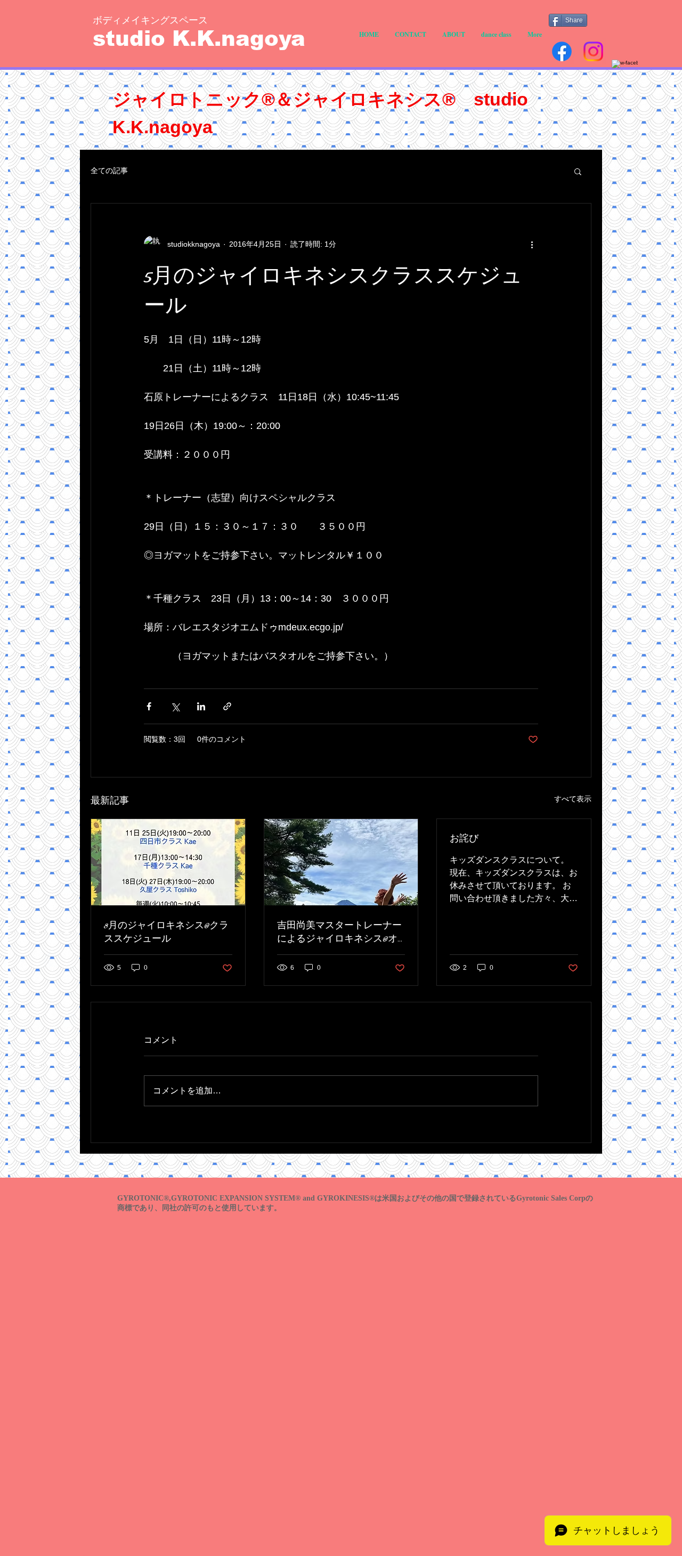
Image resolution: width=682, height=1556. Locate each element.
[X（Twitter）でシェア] (175, 706)
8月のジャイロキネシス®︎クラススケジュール (166, 932)
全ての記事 (109, 170)
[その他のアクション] (531, 244)
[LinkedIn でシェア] (201, 706)
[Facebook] (562, 51)
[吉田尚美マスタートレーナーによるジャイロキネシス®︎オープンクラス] (341, 862)
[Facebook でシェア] (149, 706)
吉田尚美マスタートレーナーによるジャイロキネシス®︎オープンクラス (339, 932)
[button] (578, 171)
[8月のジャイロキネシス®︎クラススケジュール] (168, 862)
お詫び (464, 839)
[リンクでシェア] (227, 706)
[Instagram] (593, 51)
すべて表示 (572, 799)
